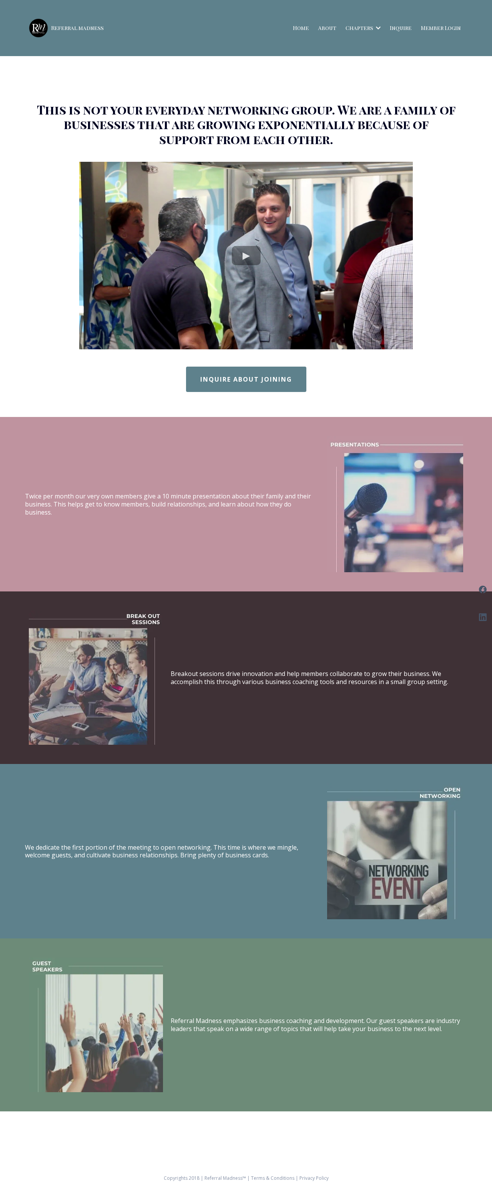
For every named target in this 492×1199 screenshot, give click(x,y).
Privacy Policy (314, 1178)
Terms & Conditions (273, 1178)
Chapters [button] (360, 28)
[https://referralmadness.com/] (38, 28)
